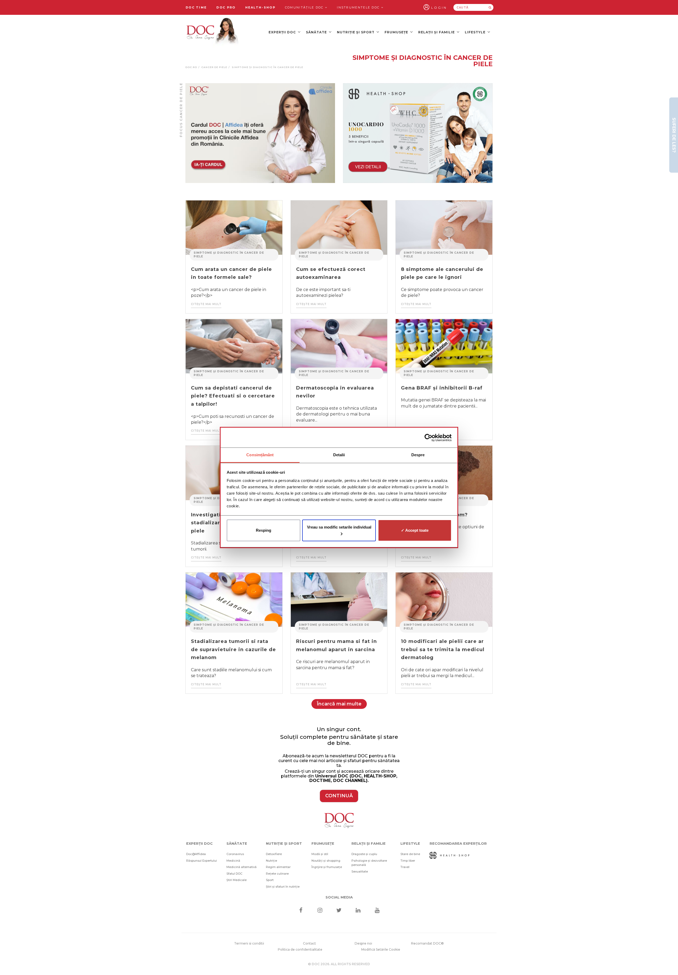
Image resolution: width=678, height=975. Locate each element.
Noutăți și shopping (325, 860)
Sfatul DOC (234, 873)
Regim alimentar (278, 867)
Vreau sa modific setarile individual (339, 527)
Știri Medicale (236, 880)
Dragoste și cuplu (364, 854)
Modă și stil (319, 854)
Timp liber (407, 860)
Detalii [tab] (339, 455)
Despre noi (363, 943)
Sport (270, 880)
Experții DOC (283, 32)
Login (439, 8)
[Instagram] (320, 911)
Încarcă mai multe (339, 704)
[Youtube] (377, 911)
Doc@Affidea (196, 854)
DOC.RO (191, 67)
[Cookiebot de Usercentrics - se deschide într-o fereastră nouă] (428, 438)
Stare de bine (410, 854)
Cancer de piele (214, 67)
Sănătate (317, 32)
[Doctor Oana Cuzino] (212, 32)
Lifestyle (476, 32)
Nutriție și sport (356, 32)
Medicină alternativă (241, 867)
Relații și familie (437, 32)
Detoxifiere (274, 854)
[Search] (490, 7)
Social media (339, 897)
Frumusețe (397, 32)
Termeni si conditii (249, 943)
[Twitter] (339, 911)
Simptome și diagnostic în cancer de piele (229, 254)
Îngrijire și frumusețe (326, 867)
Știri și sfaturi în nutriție (283, 886)
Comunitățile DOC (305, 7)
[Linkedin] (358, 911)
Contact (309, 943)
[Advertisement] (260, 133)
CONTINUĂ (339, 796)
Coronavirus (235, 854)
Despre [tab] (418, 455)
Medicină (233, 860)
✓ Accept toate (415, 530)
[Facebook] (301, 911)
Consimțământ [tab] (260, 455)
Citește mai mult (206, 304)
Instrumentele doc (359, 7)
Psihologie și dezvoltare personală (369, 863)
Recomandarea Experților (458, 843)
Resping (263, 530)
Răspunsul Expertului (201, 860)
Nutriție (271, 860)
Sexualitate (359, 871)
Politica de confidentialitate (300, 949)
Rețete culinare (277, 873)
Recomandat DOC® (427, 943)
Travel (404, 867)
